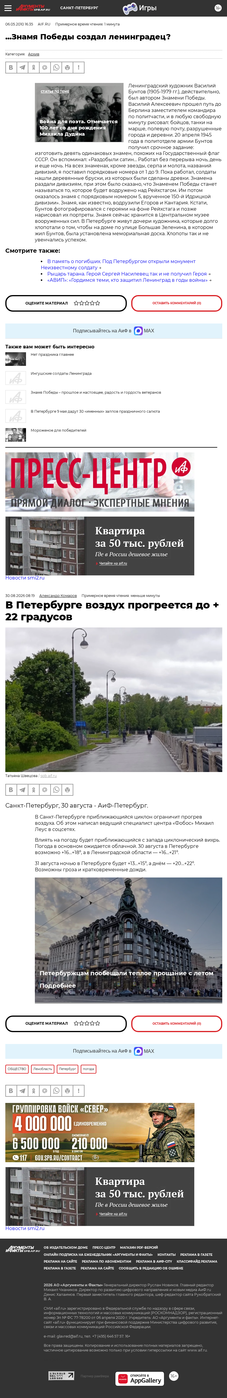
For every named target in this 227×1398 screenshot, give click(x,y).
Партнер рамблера (95, 1376)
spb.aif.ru (48, 776)
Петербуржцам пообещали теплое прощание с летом (126, 973)
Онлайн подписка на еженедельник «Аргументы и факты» (98, 1255)
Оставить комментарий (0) (177, 303)
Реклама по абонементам (106, 1262)
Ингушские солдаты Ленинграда (61, 373)
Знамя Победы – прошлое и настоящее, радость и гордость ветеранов (96, 392)
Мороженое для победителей (58, 430)
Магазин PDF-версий (139, 1248)
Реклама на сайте (60, 1262)
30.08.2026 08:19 (20, 595)
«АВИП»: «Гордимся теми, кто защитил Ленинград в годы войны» (127, 280)
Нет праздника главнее (52, 354)
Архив (33, 54)
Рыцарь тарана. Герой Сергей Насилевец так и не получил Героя (127, 274)
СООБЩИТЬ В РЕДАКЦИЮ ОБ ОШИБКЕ (151, 1268)
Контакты (167, 1255)
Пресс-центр (104, 1248)
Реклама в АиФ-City (154, 1262)
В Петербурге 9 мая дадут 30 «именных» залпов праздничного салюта (95, 411)
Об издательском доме (66, 1248)
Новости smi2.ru (25, 578)
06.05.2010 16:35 (19, 24)
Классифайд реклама (197, 1262)
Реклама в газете (196, 1255)
